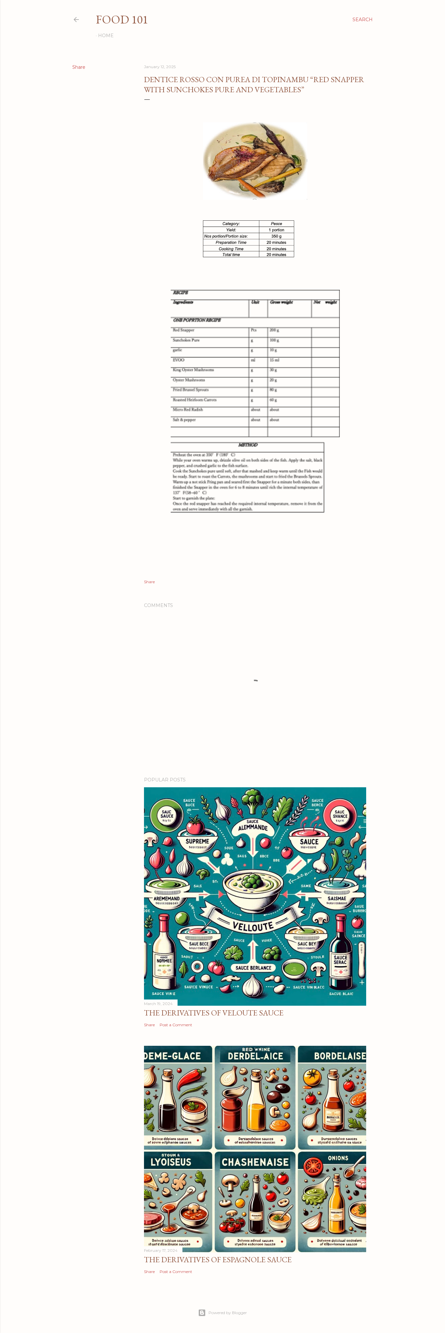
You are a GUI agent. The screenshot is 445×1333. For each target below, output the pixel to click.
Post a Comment (176, 1024)
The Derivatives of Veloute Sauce (213, 1013)
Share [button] (78, 67)
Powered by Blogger (227, 1312)
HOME (106, 35)
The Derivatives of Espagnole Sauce (218, 1259)
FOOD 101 (122, 19)
